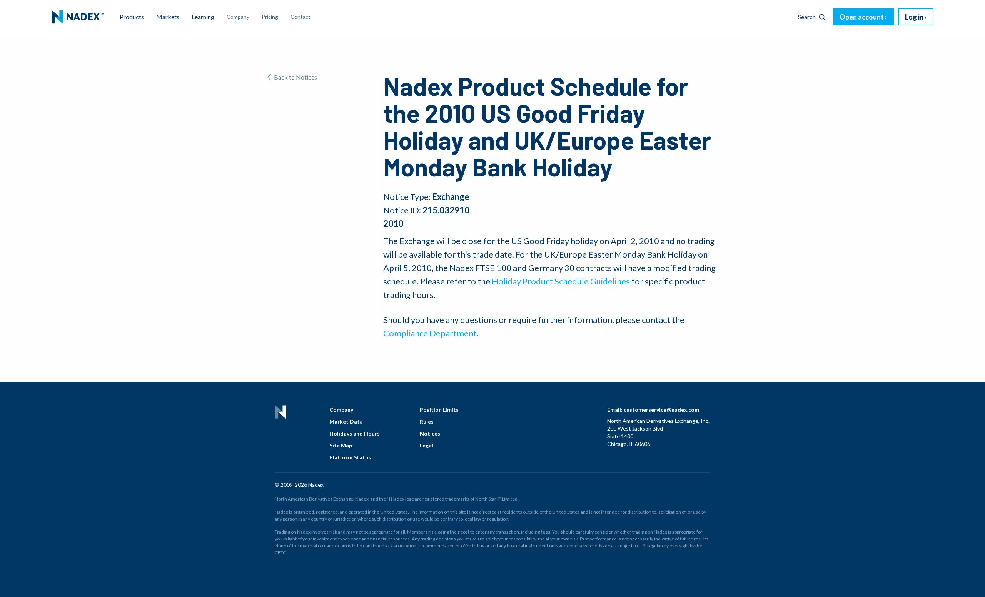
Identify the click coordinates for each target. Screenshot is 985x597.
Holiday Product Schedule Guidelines (561, 281)
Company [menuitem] (238, 16)
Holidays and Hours (354, 433)
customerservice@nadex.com (661, 409)
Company (341, 409)
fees (545, 532)
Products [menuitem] (132, 16)
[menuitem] (78, 17)
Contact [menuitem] (300, 16)
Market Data (346, 421)
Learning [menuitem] (203, 16)
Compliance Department (430, 333)
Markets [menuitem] (167, 16)
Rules (427, 421)
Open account (862, 17)
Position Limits (439, 409)
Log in (914, 17)
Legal (426, 445)
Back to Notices (295, 77)
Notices (430, 433)
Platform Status (350, 457)
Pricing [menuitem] (270, 16)
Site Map (340, 445)
